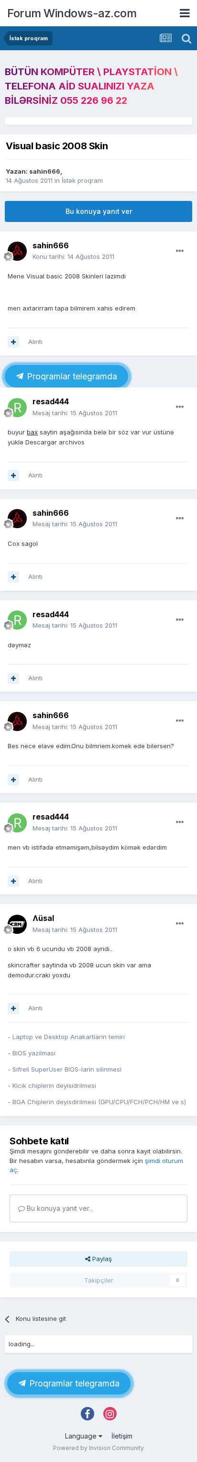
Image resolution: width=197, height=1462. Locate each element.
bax (32, 432)
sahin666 (44, 171)
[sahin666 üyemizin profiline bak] (17, 251)
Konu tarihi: (73, 256)
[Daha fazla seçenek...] (179, 251)
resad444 (51, 401)
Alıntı (35, 341)
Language (81, 1436)
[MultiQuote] (13, 342)
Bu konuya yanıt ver (99, 211)
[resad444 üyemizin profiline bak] (17, 407)
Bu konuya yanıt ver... (59, 1208)
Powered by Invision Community (98, 1447)
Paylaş (101, 1259)
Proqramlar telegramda (70, 376)
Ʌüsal (43, 918)
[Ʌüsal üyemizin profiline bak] (17, 924)
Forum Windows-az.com (71, 13)
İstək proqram (82, 180)
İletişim (121, 1436)
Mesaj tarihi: (75, 413)
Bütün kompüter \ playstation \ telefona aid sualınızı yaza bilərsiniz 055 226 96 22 (91, 86)
